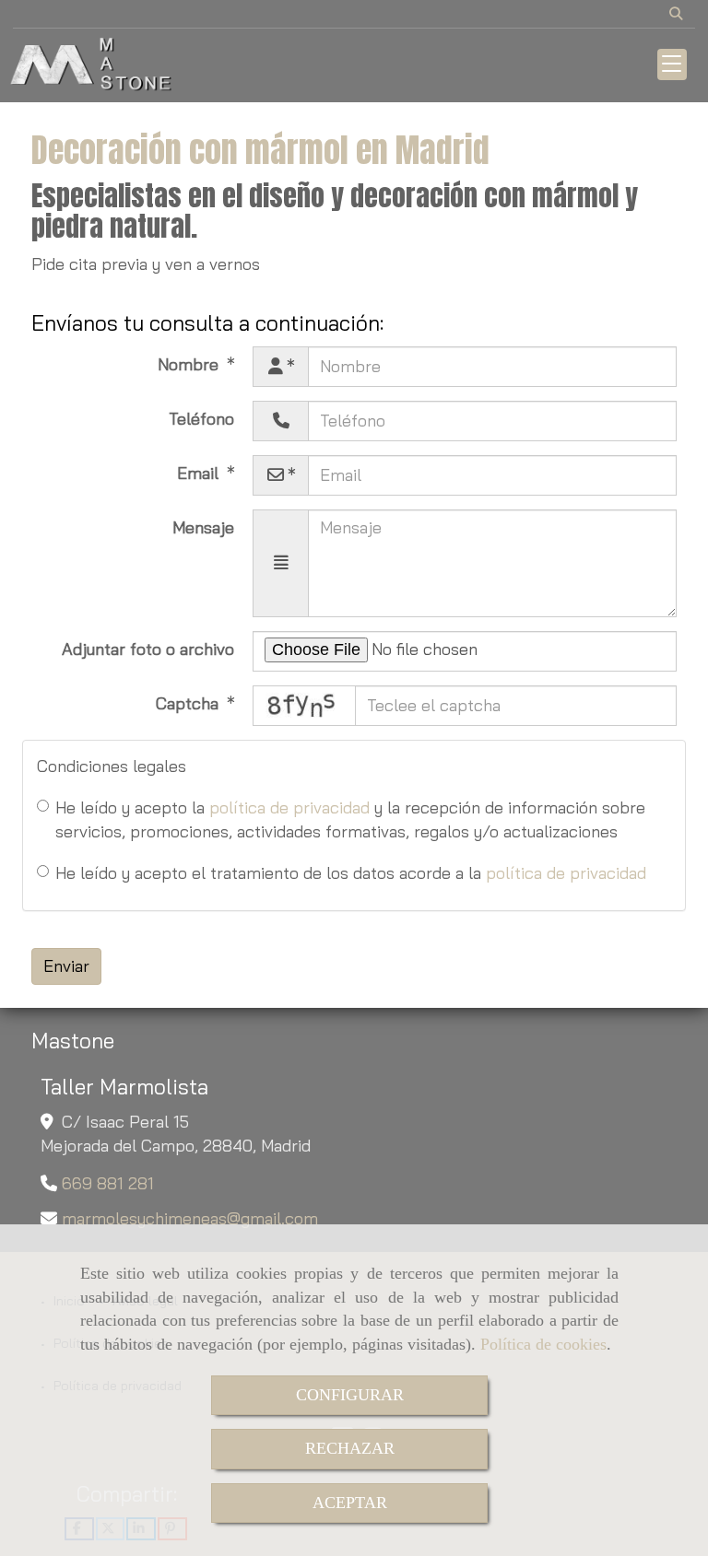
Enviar (66, 966)
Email (200, 473)
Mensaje (203, 527)
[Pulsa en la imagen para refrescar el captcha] (304, 705)
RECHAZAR (350, 1448)
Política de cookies (543, 1344)
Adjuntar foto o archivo (148, 649)
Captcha (189, 703)
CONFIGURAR (350, 1395)
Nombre (190, 364)
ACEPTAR (350, 1502)
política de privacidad (289, 807)
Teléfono (201, 418)
